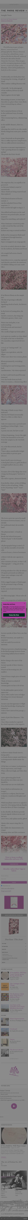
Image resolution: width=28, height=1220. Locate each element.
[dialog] (14, 610)
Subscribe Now (14, 615)
